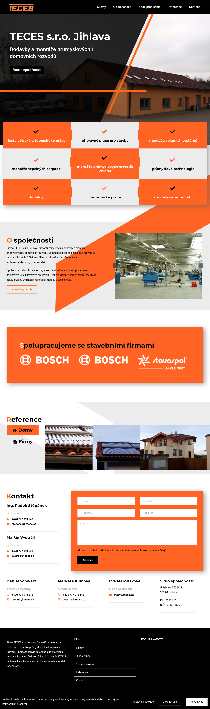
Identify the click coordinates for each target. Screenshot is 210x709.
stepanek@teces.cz (24, 524)
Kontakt (80, 680)
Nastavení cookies (143, 701)
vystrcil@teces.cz (23, 555)
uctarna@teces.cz (74, 599)
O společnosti (84, 656)
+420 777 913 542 (22, 519)
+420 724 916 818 (22, 594)
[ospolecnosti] (158, 265)
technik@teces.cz (23, 599)
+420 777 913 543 (73, 594)
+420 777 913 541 (22, 551)
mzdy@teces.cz (124, 594)
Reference (82, 672)
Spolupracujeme (85, 664)
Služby (80, 647)
